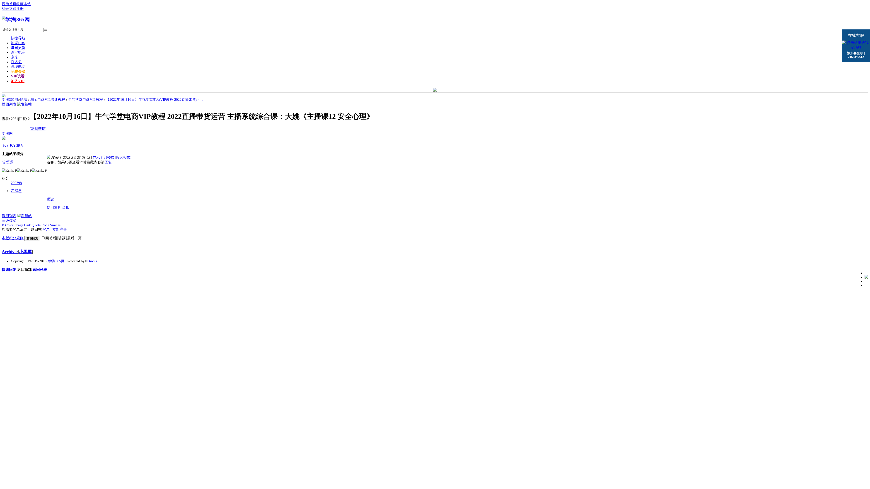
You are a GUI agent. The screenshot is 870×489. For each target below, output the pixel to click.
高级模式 (9, 221)
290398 (16, 183)
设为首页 (9, 4)
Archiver (10, 251)
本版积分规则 (13, 238)
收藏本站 (23, 4)
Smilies (55, 225)
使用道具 (54, 207)
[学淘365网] (16, 19)
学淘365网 (10, 99)
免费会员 (18, 71)
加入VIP (17, 81)
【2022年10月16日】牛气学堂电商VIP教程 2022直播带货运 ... (154, 99)
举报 (65, 207)
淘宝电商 (18, 52)
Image (18, 225)
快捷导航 (18, 38)
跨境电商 (18, 67)
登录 (5, 9)
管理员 (7, 162)
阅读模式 (123, 157)
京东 (14, 57)
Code (45, 225)
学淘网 (7, 133)
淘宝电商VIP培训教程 (47, 99)
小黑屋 (25, 251)
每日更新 (18, 48)
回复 (108, 162)
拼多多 (16, 62)
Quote (36, 225)
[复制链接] (38, 129)
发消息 (16, 191)
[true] (45, 30)
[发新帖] (24, 104)
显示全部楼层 (103, 157)
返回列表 (9, 104)
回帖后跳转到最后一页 (63, 238)
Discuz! (92, 261)
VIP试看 (17, 76)
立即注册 (16, 9)
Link (27, 225)
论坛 (18, 43)
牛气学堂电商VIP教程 (85, 99)
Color (9, 225)
